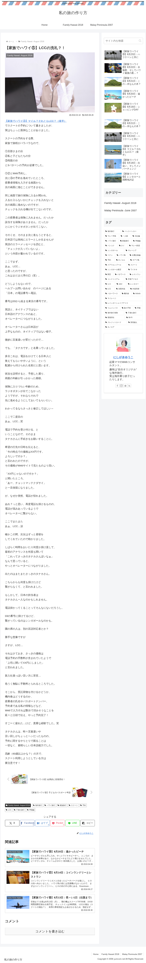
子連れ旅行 (20, 810)
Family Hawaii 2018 (110, 954)
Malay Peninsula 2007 (132, 954)
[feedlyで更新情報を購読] (125, 386)
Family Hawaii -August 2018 (19, 805)
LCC (10, 810)
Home (96, 954)
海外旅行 (38, 805)
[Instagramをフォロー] (121, 386)
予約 (84, 805)
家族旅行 (63, 805)
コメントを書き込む (50, 931)
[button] (87, 823)
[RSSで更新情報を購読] (129, 386)
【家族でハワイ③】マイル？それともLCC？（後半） (36, 121)
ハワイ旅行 (51, 805)
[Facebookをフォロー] (117, 386)
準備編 (31, 810)
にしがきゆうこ (123, 357)
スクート (74, 805)
